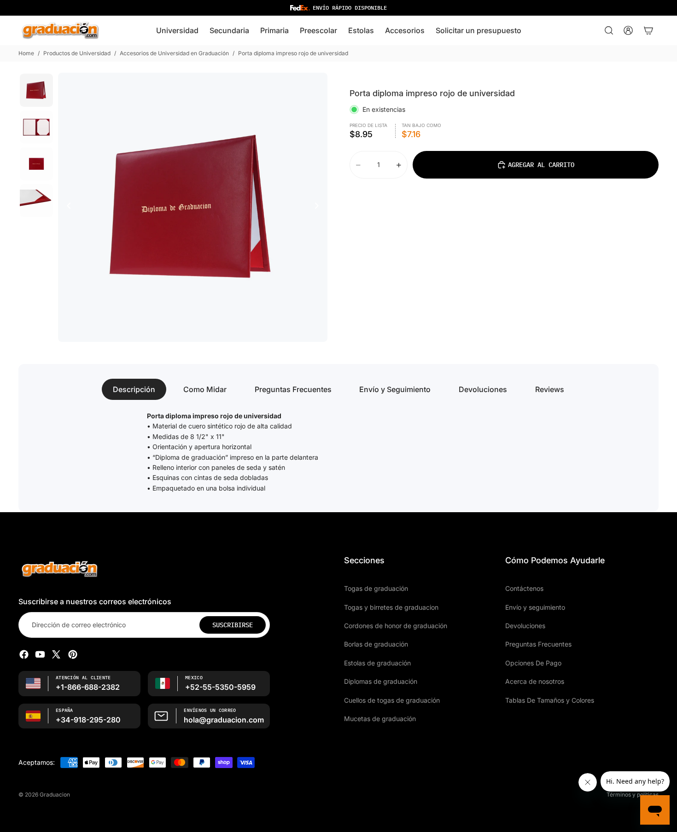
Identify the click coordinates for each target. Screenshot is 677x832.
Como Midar (205, 389)
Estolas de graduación (377, 662)
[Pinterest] (72, 654)
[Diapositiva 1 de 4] (36, 90)
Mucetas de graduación (380, 718)
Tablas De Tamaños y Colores (549, 700)
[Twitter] (56, 654)
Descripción (134, 389)
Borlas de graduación (376, 644)
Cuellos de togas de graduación (392, 700)
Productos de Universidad (77, 53)
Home (26, 53)
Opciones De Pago (533, 662)
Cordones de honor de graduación (395, 625)
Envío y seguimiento (535, 607)
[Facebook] (23, 654)
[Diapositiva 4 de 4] (36, 200)
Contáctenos (524, 588)
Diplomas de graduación (380, 681)
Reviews (549, 389)
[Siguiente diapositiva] (319, 207)
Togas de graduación (376, 588)
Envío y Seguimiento (395, 389)
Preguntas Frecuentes (293, 389)
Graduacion (55, 794)
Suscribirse (232, 624)
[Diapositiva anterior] (66, 207)
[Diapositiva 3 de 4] (36, 163)
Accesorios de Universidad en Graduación (174, 53)
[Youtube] (40, 654)
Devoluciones (483, 389)
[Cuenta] (628, 30)
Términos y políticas (633, 794)
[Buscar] (609, 30)
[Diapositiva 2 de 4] (36, 127)
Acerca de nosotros (534, 681)
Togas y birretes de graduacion (391, 607)
